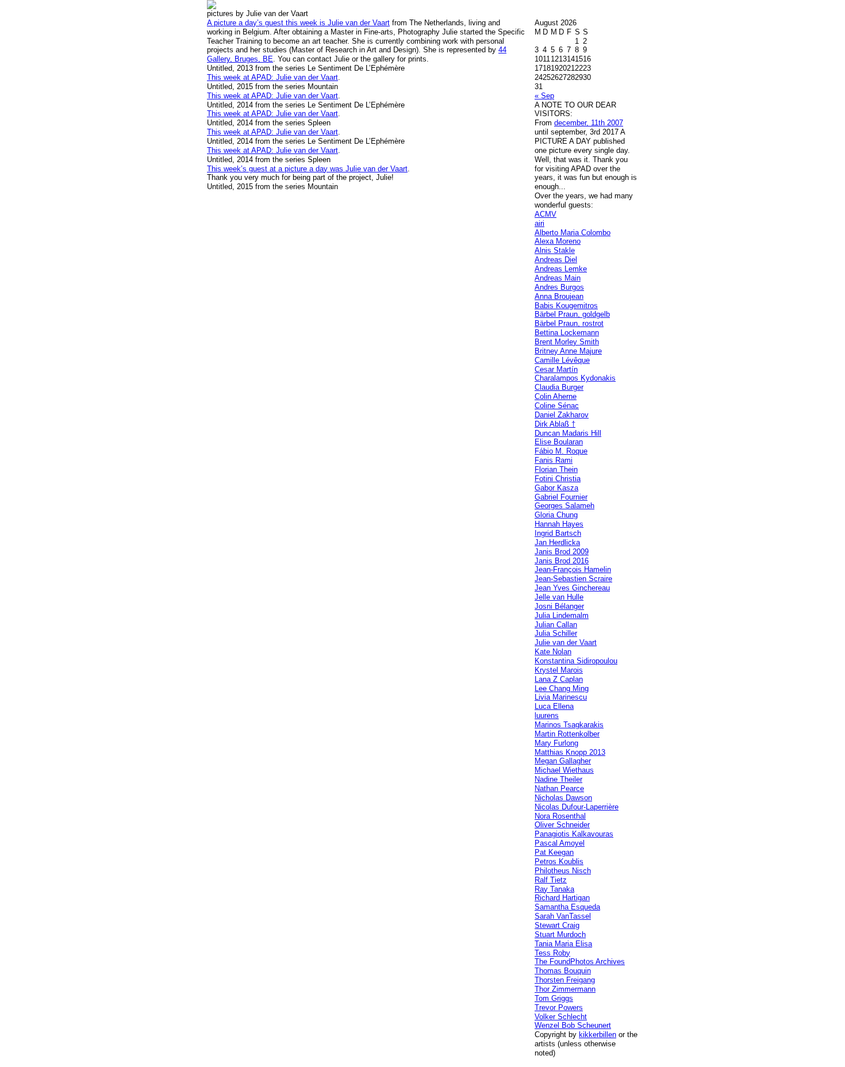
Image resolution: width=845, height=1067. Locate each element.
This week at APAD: (241, 77)
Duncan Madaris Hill (568, 433)
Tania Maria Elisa (563, 943)
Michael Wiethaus (564, 770)
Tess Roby (552, 953)
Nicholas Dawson (563, 797)
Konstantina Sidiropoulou (576, 661)
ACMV (545, 214)
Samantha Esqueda (567, 907)
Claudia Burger (559, 387)
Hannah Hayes (559, 524)
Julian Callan (556, 624)
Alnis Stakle (555, 250)
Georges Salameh (564, 505)
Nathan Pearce (559, 788)
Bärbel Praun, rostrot (569, 323)
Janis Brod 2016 (562, 560)
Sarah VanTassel (563, 916)
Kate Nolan (553, 651)
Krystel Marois (559, 670)
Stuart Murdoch (560, 934)
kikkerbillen (597, 1034)
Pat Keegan (554, 852)
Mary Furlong (556, 743)
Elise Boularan (559, 441)
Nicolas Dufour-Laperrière (577, 807)
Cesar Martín (556, 369)
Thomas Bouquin (563, 970)
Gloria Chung (556, 515)
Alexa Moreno (558, 241)
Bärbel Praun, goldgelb (572, 314)
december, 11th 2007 (588, 122)
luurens (547, 715)
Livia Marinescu (561, 697)
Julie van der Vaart (307, 95)
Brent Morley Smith (567, 341)
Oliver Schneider (562, 824)
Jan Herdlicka (557, 542)
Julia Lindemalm (562, 615)
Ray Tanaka (554, 889)
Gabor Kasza (556, 487)
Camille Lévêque (562, 360)
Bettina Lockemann (567, 332)
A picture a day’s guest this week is (267, 22)
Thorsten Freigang (565, 980)
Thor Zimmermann (565, 989)
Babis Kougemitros (566, 305)
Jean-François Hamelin (573, 569)
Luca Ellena (554, 706)
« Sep (544, 95)
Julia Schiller (556, 633)
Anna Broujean (559, 296)
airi (539, 223)
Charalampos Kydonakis (575, 378)
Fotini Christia (558, 478)
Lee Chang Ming (562, 688)
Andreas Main (558, 278)
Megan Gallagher (563, 761)
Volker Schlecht (561, 1016)
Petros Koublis (559, 861)
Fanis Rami (554, 460)
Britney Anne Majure (568, 351)
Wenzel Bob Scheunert (573, 1025)
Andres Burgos (559, 287)
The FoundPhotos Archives (580, 961)
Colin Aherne (556, 396)
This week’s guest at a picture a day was (276, 168)
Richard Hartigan (562, 897)
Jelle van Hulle (559, 597)
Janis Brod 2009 (562, 551)
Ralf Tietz (551, 880)
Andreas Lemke (561, 268)
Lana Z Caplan (559, 679)
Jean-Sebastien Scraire (573, 578)
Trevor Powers (559, 1007)
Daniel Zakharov (562, 414)
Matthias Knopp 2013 (570, 752)
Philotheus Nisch (563, 870)
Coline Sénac (557, 405)
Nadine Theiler (558, 779)
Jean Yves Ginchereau (572, 588)
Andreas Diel (556, 259)
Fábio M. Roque (561, 451)
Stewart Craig (557, 925)
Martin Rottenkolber (567, 734)
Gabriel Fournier (561, 497)
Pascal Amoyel (560, 843)
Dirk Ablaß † (555, 424)
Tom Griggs (554, 998)
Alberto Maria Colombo (572, 232)
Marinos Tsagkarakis (569, 724)
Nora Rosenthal (560, 816)
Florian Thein (556, 469)
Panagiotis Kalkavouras (574, 834)
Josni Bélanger (559, 606)
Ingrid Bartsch (558, 533)
